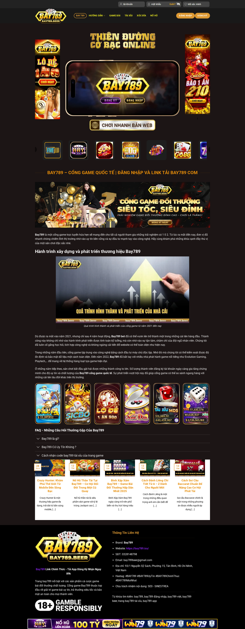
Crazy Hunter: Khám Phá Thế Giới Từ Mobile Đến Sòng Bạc (50, 486)
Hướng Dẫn (96, 15)
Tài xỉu (129, 15)
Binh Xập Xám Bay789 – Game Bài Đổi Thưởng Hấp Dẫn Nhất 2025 (120, 486)
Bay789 (40, 569)
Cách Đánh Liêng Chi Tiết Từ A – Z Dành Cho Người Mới (155, 484)
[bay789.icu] (52, 15)
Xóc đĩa (141, 15)
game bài (114, 15)
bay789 (80, 15)
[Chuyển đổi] (38, 439)
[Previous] (34, 489)
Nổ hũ (154, 15)
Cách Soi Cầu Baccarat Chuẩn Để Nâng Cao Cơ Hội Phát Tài (190, 486)
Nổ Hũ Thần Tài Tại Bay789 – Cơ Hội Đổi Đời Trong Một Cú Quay (85, 486)
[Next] (205, 489)
